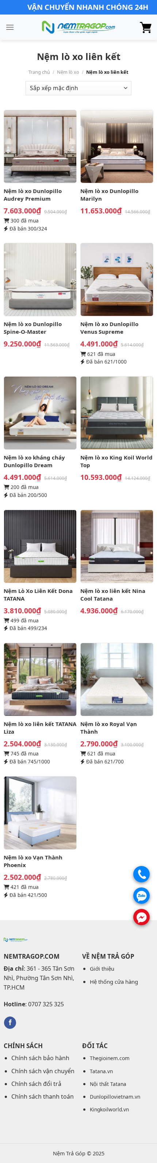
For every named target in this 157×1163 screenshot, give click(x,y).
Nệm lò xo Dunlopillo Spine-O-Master (33, 327)
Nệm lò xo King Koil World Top (116, 461)
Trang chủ (39, 72)
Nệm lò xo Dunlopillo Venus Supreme (109, 327)
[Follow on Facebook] (10, 1022)
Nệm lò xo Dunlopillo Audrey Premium (33, 194)
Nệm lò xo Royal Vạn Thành (108, 727)
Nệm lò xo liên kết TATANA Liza (40, 727)
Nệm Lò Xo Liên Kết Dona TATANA (38, 594)
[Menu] (9, 27)
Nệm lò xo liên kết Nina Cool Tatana (112, 594)
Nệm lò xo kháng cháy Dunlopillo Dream (34, 461)
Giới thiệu (102, 968)
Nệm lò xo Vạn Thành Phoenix (33, 861)
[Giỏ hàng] (146, 27)
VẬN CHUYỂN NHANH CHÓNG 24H (87, 7)
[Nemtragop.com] (78, 27)
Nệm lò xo (68, 72)
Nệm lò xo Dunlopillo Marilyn (109, 194)
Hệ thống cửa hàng (114, 981)
